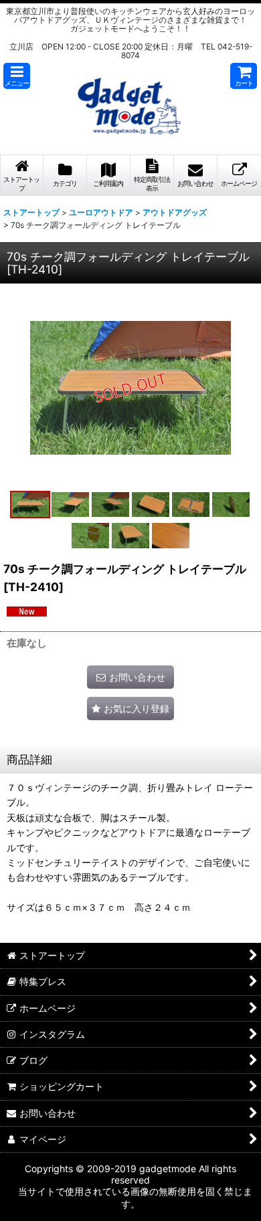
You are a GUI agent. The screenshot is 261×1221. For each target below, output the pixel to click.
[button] (16, 76)
